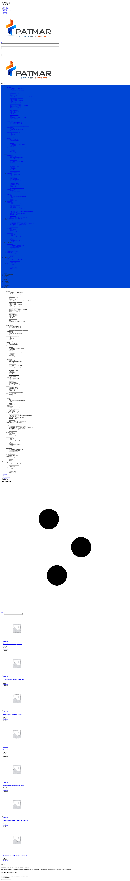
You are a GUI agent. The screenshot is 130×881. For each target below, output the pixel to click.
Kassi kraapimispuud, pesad (16, 259)
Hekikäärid (12, 94)
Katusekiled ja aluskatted (15, 191)
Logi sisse (5, 13)
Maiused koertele (13, 268)
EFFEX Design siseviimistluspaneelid (18, 224)
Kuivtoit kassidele (13, 262)
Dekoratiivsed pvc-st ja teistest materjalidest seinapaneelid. (22, 223)
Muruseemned (13, 109)
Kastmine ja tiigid (13, 99)
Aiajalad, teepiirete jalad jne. (16, 210)
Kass (8, 258)
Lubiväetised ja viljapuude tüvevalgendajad (19, 105)
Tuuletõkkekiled (13, 192)
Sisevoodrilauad (13, 169)
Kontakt (5, 12)
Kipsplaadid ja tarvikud (15, 174)
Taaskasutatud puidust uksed (16, 240)
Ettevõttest (5, 7)
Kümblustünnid (13, 149)
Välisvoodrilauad (13, 172)
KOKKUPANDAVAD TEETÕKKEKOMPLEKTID (21, 211)
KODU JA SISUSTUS (8, 242)
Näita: (2, 864)
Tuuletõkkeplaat (13, 200)
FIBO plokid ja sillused (15, 205)
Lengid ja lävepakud (14, 238)
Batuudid (12, 128)
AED (5, 85)
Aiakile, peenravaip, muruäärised (17, 90)
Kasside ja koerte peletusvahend (16, 98)
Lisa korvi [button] (5, 649)
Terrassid (8, 138)
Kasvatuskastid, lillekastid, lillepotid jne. (18, 144)
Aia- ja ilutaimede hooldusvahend (17, 88)
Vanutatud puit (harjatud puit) (16, 163)
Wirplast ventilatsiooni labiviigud (17, 188)
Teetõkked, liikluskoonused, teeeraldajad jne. (16, 208)
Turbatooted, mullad (14, 118)
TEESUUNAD (13, 216)
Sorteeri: (2, 613)
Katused (8, 182)
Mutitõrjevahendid (14, 110)
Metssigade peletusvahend (15, 106)
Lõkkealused (12, 135)
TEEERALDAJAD (14, 214)
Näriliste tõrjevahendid (14, 111)
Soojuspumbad (13, 248)
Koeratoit (12, 264)
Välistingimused (13, 231)
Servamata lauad (13, 160)
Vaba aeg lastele (10, 127)
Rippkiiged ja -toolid (11, 250)
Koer (8, 263)
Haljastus (9, 87)
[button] (2, 42)
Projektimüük (6, 8)
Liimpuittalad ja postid (14, 166)
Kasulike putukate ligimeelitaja (16, 100)
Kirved (11, 101)
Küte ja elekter (10, 244)
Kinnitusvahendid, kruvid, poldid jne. (15, 218)
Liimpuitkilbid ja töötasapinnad (16, 157)
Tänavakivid (9, 201)
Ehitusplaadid (9, 173)
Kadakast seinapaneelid (15, 225)
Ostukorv (5, 273)
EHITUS (5, 154)
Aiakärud (12, 89)
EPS (11, 195)
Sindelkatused (13, 186)
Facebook (3, 874)
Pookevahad (12, 113)
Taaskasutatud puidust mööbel (13, 251)
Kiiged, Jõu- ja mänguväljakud (16, 129)
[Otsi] (1, 48)
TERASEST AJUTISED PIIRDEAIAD (18, 217)
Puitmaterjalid (10, 155)
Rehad (11, 116)
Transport (5, 9)
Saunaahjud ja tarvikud (15, 247)
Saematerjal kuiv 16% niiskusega (17, 158)
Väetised (11, 119)
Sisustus (8, 141)
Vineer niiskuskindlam (14, 179)
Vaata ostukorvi (4, 879)
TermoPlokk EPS (13, 206)
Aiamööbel (12, 143)
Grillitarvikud (12, 134)
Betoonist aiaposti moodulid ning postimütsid (19, 126)
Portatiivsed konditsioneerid (16, 246)
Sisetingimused (13, 229)
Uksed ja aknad (10, 233)
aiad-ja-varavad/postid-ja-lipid (16, 123)
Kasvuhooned (13, 145)
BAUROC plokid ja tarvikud (16, 203)
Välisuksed (12, 241)
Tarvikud (12, 230)
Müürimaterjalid (10, 202)
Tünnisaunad (12, 151)
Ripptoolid (12, 146)
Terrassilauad (12, 162)
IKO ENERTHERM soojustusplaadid (18, 196)
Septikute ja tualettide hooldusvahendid (18, 117)
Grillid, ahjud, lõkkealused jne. (13, 132)
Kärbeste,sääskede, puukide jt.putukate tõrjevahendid (21, 96)
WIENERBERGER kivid (15, 207)
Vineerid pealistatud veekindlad (16, 180)
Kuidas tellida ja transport (8, 274)
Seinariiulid (5, 641)
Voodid (11, 256)
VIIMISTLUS (6, 219)
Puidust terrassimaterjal (15, 140)
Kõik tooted (6, 271)
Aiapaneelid (12, 124)
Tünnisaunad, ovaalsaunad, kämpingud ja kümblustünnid (19, 147)
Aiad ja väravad (10, 121)
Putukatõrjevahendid (14, 115)
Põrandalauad (13, 167)
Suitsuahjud (12, 137)
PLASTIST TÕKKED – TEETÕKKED (18, 213)
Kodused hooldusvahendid (15, 102)
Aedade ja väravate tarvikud (16, 122)
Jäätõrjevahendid (13, 95)
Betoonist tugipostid (14, 139)
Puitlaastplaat (12, 177)
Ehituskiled (12, 190)
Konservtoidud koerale (14, 265)
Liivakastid (12, 130)
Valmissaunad (13, 152)
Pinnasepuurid (13, 112)
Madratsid (12, 255)
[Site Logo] (30, 41)
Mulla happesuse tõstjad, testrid (16, 107)
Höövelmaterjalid (13, 164)
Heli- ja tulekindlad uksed (15, 236)
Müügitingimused (7, 10)
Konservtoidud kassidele (15, 261)
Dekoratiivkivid (10, 228)
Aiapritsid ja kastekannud (15, 91)
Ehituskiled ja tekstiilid (11, 189)
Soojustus (9, 194)
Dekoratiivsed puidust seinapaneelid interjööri (19, 222)
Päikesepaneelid (13, 185)
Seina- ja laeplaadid (14, 227)
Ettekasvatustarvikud (14, 93)
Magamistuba (9, 252)
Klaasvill (11, 199)
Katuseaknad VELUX (14, 183)
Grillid (11, 133)
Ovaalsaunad (12, 150)
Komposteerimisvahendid (15, 104)
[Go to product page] (66, 628)
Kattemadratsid (13, 253)
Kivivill (11, 197)
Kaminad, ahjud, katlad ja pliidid (17, 245)
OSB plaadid (12, 175)
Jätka (10, 879)
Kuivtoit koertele (13, 267)
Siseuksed (12, 239)
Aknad (11, 235)
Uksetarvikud (12, 234)
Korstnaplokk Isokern (14, 184)
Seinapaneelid (10, 220)
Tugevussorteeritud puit (15, 171)
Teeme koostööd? (7, 278)
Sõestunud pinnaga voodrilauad (16, 161)
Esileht (5, 270)
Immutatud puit (13, 156)
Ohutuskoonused (13, 212)
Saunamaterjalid (13, 168)
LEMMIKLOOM (7, 257)
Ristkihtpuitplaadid (14, 178)
